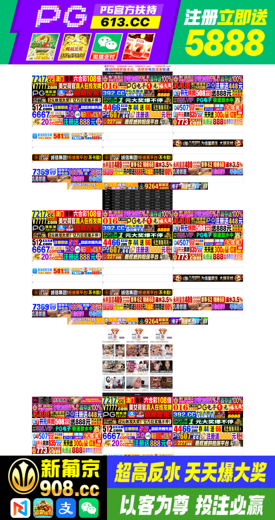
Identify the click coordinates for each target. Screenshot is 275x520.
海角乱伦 (157, 205)
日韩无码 (167, 208)
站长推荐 (107, 197)
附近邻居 (117, 197)
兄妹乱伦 (127, 208)
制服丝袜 (157, 194)
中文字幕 (127, 194)
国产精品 (117, 191)
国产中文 (117, 208)
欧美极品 (157, 191)
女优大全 (157, 202)
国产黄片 (117, 205)
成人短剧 (137, 208)
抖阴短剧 (157, 208)
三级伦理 (117, 194)
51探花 (137, 202)
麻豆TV (127, 202)
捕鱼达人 (117, 199)
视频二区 (107, 194)
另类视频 (167, 194)
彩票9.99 (147, 199)
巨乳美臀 (137, 194)
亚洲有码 (147, 191)
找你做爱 (137, 197)
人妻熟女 (147, 194)
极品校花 (147, 208)
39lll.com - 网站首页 (115, 73)
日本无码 (137, 191)
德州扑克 (137, 199)
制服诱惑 (167, 205)
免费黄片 (137, 205)
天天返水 (167, 199)
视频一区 (107, 191)
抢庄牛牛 (127, 199)
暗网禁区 (147, 205)
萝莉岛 (167, 202)
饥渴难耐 (127, 197)
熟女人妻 (127, 205)
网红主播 (127, 191)
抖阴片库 (107, 205)
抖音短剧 (117, 202)
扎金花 (157, 199)
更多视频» (137, 394)
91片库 (147, 202)
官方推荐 (107, 199)
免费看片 (107, 208)
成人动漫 (167, 191)
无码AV (107, 202)
